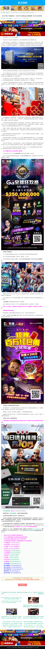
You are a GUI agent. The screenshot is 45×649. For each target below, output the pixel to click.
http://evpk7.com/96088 (13, 555)
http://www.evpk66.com (15, 550)
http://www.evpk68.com (15, 554)
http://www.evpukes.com (14, 557)
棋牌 (4, 12)
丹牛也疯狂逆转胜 (12, 513)
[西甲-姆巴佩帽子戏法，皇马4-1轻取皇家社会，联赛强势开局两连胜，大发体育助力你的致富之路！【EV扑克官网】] (11, 611)
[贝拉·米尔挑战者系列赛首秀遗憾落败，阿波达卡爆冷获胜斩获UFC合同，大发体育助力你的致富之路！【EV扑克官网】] (33, 611)
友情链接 (19, 647)
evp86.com (28, 530)
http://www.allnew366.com (16, 567)
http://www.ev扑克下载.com (14, 548)
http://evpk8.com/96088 (25, 526)
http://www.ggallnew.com (16, 572)
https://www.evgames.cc (14, 559)
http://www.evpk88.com (16, 552)
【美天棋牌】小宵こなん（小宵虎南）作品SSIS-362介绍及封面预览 (33, 593)
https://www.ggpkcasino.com (15, 563)
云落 (37, 647)
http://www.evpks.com (15, 542)
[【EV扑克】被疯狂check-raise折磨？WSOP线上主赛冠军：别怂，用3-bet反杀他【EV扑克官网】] (11, 598)
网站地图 (23, 647)
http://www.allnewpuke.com (17, 569)
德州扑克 (7, 12)
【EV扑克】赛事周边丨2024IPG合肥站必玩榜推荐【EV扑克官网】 (22, 16)
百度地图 (30, 647)
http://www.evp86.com (11, 37)
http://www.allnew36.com (16, 565)
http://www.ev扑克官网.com (14, 546)
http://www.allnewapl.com (15, 570)
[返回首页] (1, 12)
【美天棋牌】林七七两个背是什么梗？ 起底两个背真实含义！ (11, 593)
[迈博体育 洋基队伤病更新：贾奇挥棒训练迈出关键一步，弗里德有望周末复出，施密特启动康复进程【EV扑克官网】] (33, 600)
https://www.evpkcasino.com (15, 561)
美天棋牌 (15, 647)
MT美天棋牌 (10, 18)
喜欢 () (23, 584)
